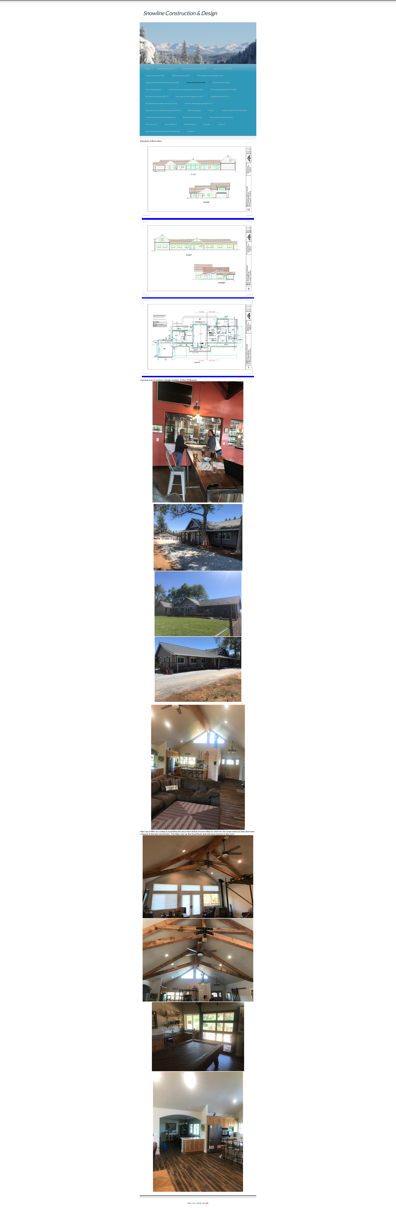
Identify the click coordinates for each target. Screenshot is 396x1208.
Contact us (191, 131)
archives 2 (221, 124)
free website (197, 1203)
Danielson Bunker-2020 (221, 82)
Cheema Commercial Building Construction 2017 (186, 89)
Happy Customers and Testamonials (234, 110)
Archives (207, 124)
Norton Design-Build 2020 (196, 82)
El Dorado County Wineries (192, 117)
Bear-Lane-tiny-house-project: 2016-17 (189, 96)
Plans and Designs (194, 110)
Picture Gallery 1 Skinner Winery (221, 117)
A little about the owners (166, 68)
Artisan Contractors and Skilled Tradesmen (161, 117)
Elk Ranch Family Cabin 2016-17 (157, 96)
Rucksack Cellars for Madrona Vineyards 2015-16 (163, 110)
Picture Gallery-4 (190, 124)
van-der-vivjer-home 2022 (223, 68)
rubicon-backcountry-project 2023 (194, 68)
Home (148, 68)
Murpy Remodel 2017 (153, 89)
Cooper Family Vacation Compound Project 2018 (162, 82)
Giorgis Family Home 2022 (155, 75)
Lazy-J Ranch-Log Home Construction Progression (163, 131)
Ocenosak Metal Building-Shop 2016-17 (199, 103)
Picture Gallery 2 (151, 124)
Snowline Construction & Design (180, 13)
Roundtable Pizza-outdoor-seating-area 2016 (161, 103)
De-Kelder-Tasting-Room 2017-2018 (223, 89)
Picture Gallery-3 (171, 124)
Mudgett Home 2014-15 (219, 96)
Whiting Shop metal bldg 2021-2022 (210, 75)
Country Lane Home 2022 (181, 75)
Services (211, 110)
